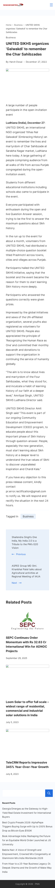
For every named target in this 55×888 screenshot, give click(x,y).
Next (14, 582)
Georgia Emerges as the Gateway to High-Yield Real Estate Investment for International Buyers (26, 812)
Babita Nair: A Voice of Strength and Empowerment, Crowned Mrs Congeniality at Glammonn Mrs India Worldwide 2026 (26, 854)
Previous (21, 554)
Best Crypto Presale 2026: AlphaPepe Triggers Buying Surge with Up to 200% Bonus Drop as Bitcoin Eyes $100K (27, 826)
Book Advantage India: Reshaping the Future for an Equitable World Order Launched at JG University (26, 840)
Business (11, 37)
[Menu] (51, 4)
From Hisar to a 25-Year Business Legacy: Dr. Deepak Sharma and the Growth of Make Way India (27, 867)
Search (49, 793)
